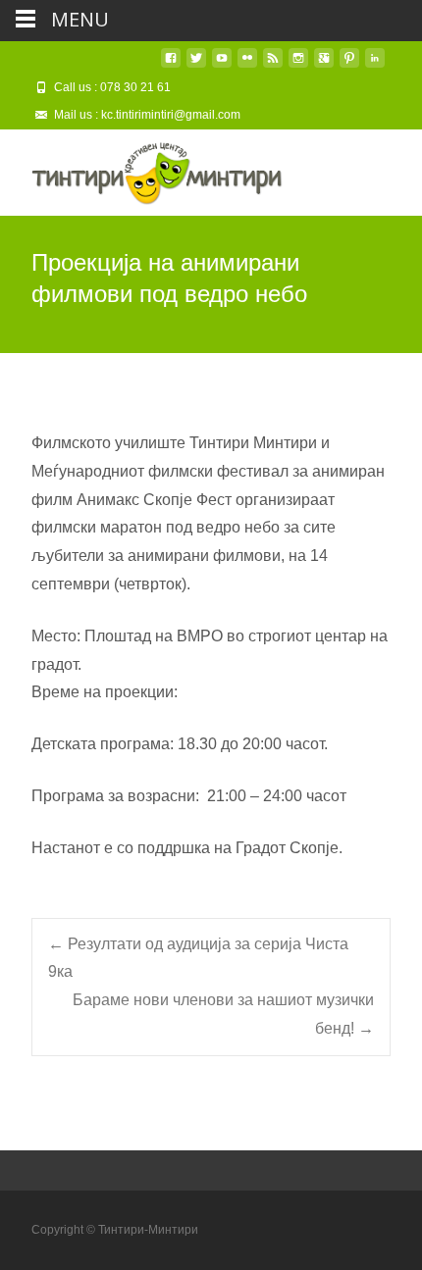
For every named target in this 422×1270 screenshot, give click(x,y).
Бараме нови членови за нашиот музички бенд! (223, 1014)
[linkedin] (375, 65)
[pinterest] (349, 65)
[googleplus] (324, 65)
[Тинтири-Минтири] (141, 168)
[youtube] (222, 65)
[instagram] (298, 65)
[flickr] (247, 65)
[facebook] (171, 65)
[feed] (273, 65)
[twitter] (196, 65)
